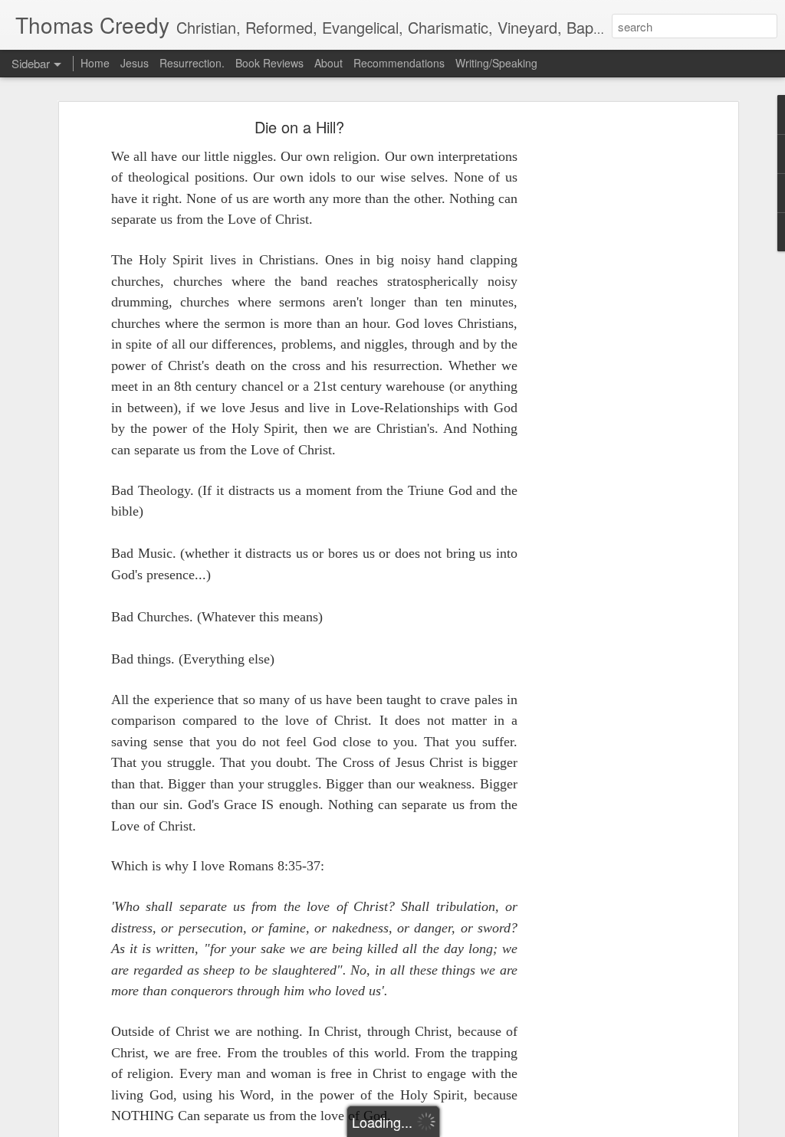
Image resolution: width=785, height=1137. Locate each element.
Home (95, 62)
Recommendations (399, 62)
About (330, 62)
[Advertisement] (601, 365)
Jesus (134, 62)
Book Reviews (269, 62)
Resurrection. (192, 62)
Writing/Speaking (496, 62)
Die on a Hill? (299, 127)
